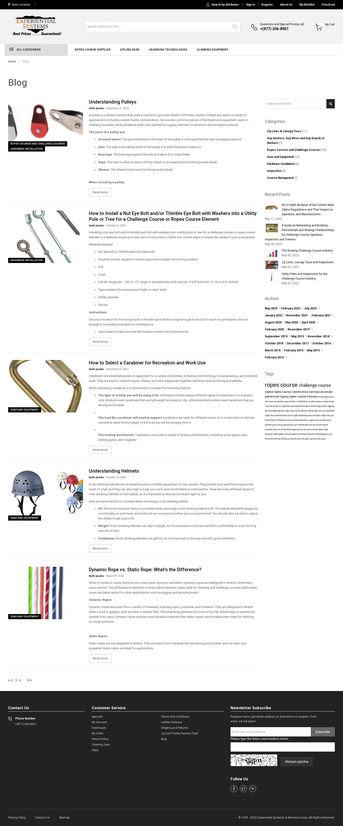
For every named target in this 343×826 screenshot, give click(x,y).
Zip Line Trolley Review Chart (179, 733)
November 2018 (319, 336)
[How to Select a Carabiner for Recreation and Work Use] (45, 386)
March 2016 (273, 350)
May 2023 (271, 308)
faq (288, 406)
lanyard (269, 434)
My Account (99, 722)
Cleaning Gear (101, 744)
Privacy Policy (17, 817)
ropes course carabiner (296, 411)
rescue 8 (292, 439)
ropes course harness (303, 396)
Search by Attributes (225, 4)
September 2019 (276, 336)
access (319, 401)
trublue (312, 401)
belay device (278, 411)
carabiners (279, 401)
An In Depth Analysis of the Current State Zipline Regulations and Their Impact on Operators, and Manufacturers (308, 209)
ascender (326, 392)
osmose (314, 392)
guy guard (286, 425)
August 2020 (273, 322)
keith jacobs (97, 108)
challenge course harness (299, 429)
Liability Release (171, 722)
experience (328, 401)
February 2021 (322, 315)
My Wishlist (307, 4)
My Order (97, 733)
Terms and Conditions (175, 716)
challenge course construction (313, 425)
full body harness (284, 420)
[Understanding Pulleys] (45, 125)
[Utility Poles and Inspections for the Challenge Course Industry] (272, 276)
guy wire (276, 425)
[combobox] (163, 26)
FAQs (95, 750)
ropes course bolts (318, 420)
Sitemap (64, 817)
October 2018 (274, 343)
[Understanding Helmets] (45, 494)
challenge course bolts (309, 415)
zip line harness (317, 439)
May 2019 (297, 336)
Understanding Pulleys (112, 102)
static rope (323, 429)
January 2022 (274, 315)
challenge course (315, 385)
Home (12, 61)
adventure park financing (308, 406)
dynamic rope (280, 406)
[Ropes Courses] (37, 26)
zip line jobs (303, 439)
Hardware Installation (26, 148)
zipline (269, 392)
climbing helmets (306, 434)
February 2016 (294, 350)
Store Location (21, 4)
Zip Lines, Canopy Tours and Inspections (308, 262)
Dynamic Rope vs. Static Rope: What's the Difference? (145, 569)
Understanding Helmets (114, 471)
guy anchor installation (296, 401)
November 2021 (297, 315)
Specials (97, 716)
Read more (100, 192)
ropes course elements (276, 415)
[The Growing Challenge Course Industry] (272, 253)
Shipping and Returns (174, 727)
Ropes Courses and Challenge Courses (37, 143)
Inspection (274, 171)
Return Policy (100, 739)
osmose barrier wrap (275, 429)
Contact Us (42, 817)
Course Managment (280, 178)
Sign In (250, 4)
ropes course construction (291, 392)
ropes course (282, 385)
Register (267, 4)
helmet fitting (281, 439)
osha (315, 429)
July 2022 (310, 308)
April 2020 (309, 322)
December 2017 (298, 343)
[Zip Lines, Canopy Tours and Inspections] (272, 265)
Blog (164, 739)
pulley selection (301, 420)
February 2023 (291, 308)
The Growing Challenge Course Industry (307, 250)
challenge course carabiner (321, 411)
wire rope (293, 415)
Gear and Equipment (24, 409)
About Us (286, 4)
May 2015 (313, 350)
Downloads (99, 727)
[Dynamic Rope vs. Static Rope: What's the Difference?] (45, 593)
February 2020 (275, 329)
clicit (292, 406)
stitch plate (278, 434)
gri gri (294, 425)
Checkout (328, 4)
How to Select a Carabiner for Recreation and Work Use (147, 363)
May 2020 (292, 322)
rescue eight (290, 434)
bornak (268, 411)
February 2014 (275, 357)
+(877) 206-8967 (274, 29)
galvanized (272, 396)
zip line (269, 406)
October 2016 (322, 343)
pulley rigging (327, 406)
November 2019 (299, 329)
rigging (284, 396)
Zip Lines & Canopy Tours (284, 131)
